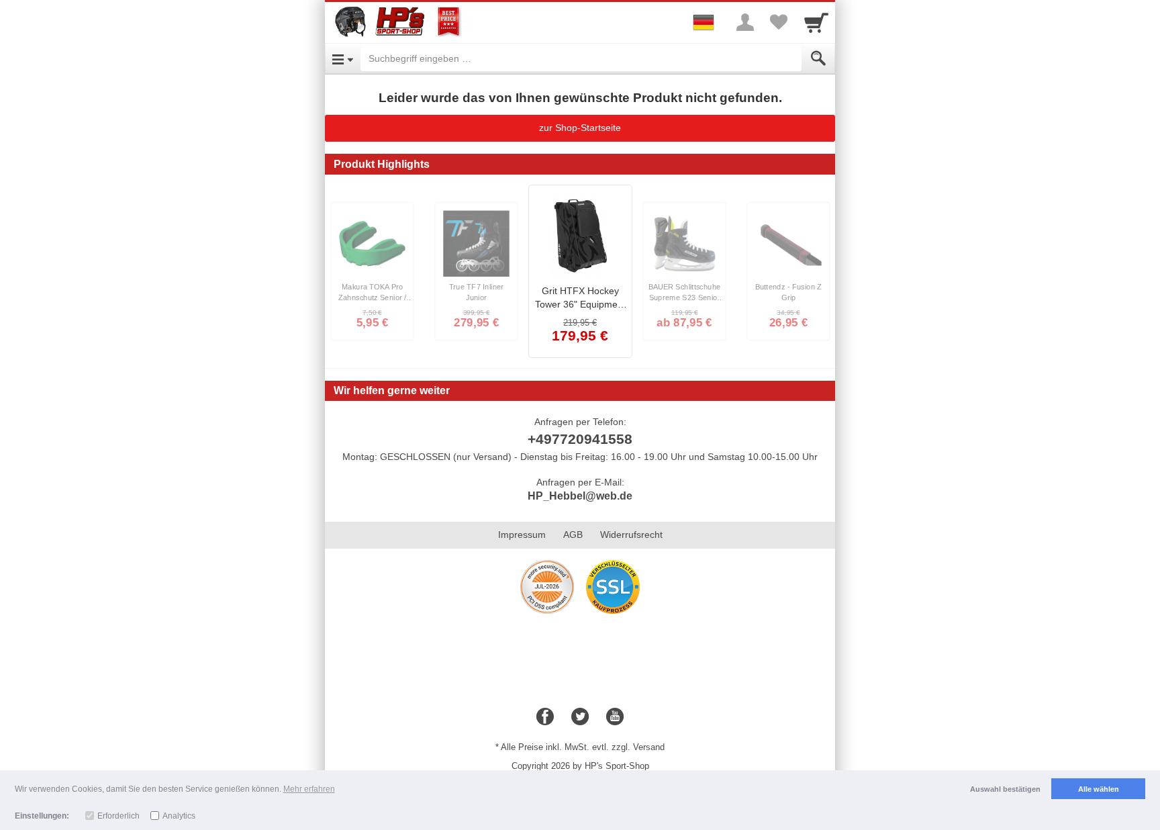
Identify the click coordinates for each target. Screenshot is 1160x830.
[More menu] (745, 22)
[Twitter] (580, 717)
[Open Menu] (342, 58)
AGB (573, 534)
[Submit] (818, 58)
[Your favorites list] (778, 22)
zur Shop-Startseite (580, 127)
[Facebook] (545, 717)
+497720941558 (580, 439)
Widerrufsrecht (631, 534)
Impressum (522, 534)
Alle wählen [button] (1098, 789)
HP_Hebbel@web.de (580, 496)
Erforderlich (118, 816)
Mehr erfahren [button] (309, 789)
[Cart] (816, 22)
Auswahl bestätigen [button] (1005, 789)
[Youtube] (614, 717)
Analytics (178, 816)
